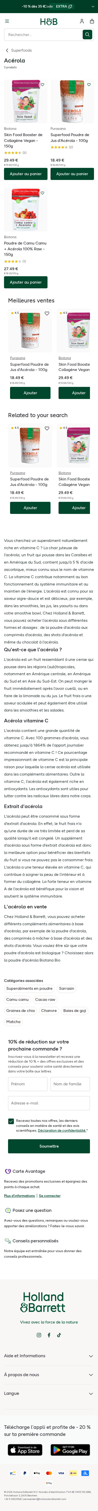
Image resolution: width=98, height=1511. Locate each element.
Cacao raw (45, 999)
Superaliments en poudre (29, 988)
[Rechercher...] (88, 34)
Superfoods (21, 50)
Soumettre (49, 1146)
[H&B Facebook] (49, 1335)
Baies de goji (74, 1010)
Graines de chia (20, 1010)
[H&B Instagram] (39, 1335)
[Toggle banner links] (93, 7)
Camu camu (17, 999)
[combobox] (43, 34)
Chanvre (49, 1010)
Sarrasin (66, 988)
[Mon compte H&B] (82, 21)
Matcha (13, 1021)
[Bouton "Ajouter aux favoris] (42, 85)
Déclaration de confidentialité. (62, 1130)
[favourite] (47, 314)
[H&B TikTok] (59, 1335)
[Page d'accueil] (49, 21)
